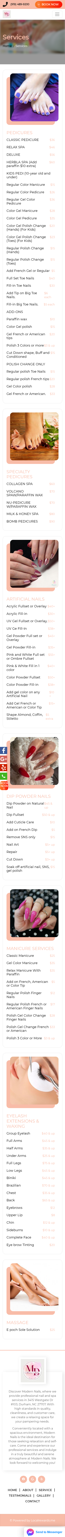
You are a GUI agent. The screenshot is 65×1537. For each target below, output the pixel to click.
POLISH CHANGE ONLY (25, 364)
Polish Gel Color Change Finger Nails (26, 1017)
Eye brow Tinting (20, 1245)
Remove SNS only (20, 837)
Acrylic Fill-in (16, 614)
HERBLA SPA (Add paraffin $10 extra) (21, 164)
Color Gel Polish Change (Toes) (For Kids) (26, 239)
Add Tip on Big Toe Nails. (21, 295)
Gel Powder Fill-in (20, 647)
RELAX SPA (15, 147)
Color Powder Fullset (23, 677)
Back (10, 1200)
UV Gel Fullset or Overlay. (26, 621)
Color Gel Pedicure (21, 218)
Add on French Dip (21, 830)
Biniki (11, 1178)
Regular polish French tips (27, 379)
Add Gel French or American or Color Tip (24, 705)
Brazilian (13, 1185)
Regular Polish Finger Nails (24, 995)
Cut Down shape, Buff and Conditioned (27, 355)
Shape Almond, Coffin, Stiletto (24, 717)
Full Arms (14, 1141)
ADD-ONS (14, 312)
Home (7, 46)
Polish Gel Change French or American (27, 1029)
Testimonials (20, 1495)
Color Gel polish (19, 327)
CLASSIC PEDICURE (22, 140)
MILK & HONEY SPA (22, 514)
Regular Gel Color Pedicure (20, 201)
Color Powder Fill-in (22, 685)
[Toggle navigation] (57, 14)
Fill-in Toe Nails (18, 286)
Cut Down (14, 859)
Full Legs (13, 1163)
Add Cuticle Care (20, 822)
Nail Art (12, 845)
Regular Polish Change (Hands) (25, 250)
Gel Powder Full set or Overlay (24, 638)
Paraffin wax (16, 319)
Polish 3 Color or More (24, 1038)
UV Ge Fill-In (16, 629)
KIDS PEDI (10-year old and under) (28, 175)
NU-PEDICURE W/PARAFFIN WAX (21, 505)
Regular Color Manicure (25, 185)
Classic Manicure (20, 956)
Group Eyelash (18, 1133)
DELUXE (13, 155)
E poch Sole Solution (23, 1330)
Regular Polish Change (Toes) (25, 261)
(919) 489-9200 (19, 4)
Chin (10, 1223)
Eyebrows (14, 1208)
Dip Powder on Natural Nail (25, 805)
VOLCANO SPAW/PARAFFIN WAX (24, 493)
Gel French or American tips (25, 336)
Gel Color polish (19, 386)
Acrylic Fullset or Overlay (26, 606)
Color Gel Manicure (22, 211)
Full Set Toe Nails (20, 278)
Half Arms (14, 1148)
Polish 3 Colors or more (25, 345)
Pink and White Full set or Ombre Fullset (25, 657)
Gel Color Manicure (22, 963)
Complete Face (18, 1237)
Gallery (44, 1495)
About (28, 1490)
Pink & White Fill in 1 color (23, 668)
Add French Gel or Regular (28, 271)
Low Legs (14, 1171)
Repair (11, 852)
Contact (32, 1501)
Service (45, 1490)
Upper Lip (14, 1215)
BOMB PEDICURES (22, 521)
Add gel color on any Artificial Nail (23, 694)
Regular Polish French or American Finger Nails (26, 1006)
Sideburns (14, 1230)
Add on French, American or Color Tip (27, 984)
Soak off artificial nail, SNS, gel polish (27, 869)
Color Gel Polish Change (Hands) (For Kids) (26, 228)
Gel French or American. (26, 394)
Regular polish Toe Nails (26, 372)
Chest (11, 1193)
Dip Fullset (15, 815)
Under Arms (16, 1156)
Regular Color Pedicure (25, 192)
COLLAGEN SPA (19, 484)
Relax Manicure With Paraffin (23, 972)
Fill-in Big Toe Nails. (22, 304)
